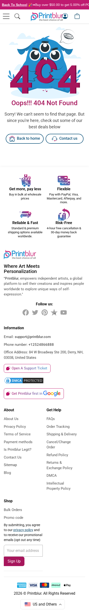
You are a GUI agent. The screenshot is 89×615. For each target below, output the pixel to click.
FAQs (51, 419)
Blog (7, 473)
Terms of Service (17, 434)
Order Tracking (58, 426)
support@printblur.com (33, 337)
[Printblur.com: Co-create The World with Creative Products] (47, 16)
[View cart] (77, 16)
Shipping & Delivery (62, 434)
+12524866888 (41, 344)
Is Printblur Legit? (17, 449)
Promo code (13, 517)
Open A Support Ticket (29, 368)
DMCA (52, 475)
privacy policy (23, 530)
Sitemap (10, 465)
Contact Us (13, 457)
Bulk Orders (13, 510)
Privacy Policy (15, 426)
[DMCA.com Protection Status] (44, 381)
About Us (11, 419)
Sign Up (14, 561)
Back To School (14, 5)
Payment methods (18, 442)
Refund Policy (57, 455)
